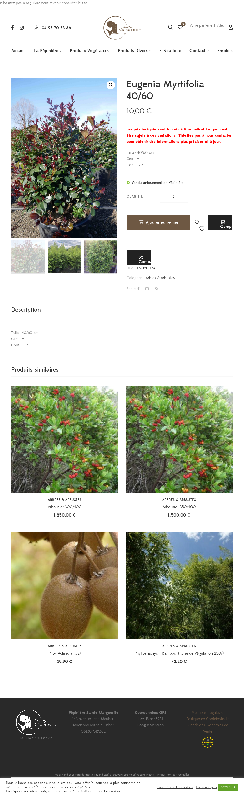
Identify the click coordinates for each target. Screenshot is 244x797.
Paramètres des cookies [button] (175, 787)
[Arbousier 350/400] (179, 439)
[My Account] (231, 27)
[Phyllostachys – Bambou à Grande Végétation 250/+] (179, 585)
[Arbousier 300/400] (64, 439)
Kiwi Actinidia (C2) (65, 653)
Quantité (135, 196)
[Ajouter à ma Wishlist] (200, 222)
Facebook (12, 27)
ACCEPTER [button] (228, 787)
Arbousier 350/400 (179, 507)
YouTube (41, 760)
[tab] (26, 310)
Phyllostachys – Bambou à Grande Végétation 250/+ (179, 653)
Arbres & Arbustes (160, 277)
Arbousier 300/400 (65, 507)
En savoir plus (206, 787)
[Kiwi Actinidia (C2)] (64, 585)
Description (26, 310)
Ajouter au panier (162, 222)
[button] (111, 85)
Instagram (22, 27)
